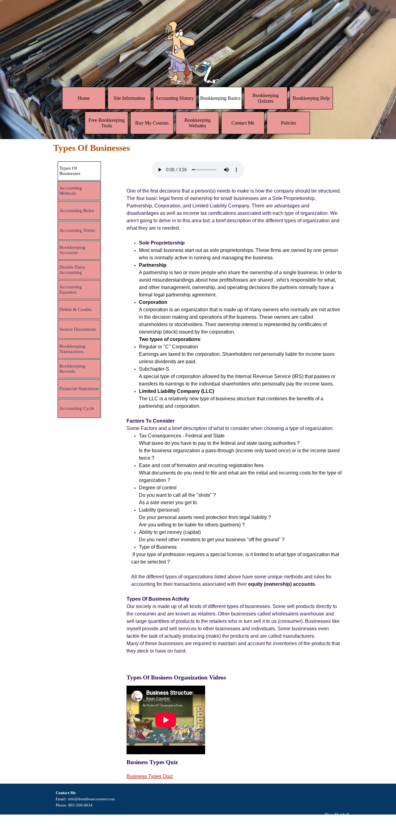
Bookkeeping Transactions (72, 349)
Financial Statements (79, 388)
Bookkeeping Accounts (72, 250)
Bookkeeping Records (72, 369)
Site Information (129, 98)
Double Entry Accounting (72, 270)
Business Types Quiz (150, 776)
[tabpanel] (235, 428)
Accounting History (174, 98)
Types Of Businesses (69, 171)
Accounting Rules (76, 210)
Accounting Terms (77, 230)
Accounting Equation (70, 289)
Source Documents (77, 329)
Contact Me (242, 123)
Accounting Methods (70, 190)
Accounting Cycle (76, 408)
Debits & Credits (75, 309)
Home (84, 98)
